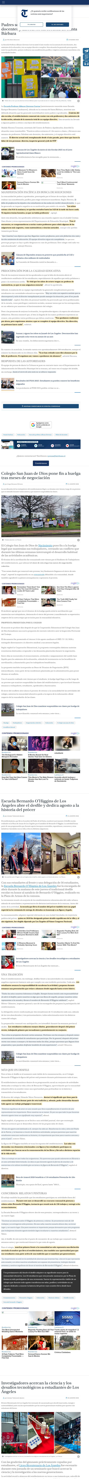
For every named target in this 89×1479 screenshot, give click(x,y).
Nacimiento (45, 545)
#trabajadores (17, 723)
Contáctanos (41, 463)
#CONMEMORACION (9, 1298)
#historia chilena (53, 1298)
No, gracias (31, 24)
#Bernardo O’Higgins (25, 1298)
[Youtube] (73, 446)
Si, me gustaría (57, 24)
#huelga (6, 723)
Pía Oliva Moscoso (13, 39)
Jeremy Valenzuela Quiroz (15, 816)
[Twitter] (41, 446)
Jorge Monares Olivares (15, 484)
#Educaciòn (21, 435)
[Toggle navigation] (3, 2)
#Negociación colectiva (33, 723)
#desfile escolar (69, 1298)
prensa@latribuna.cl (56, 456)
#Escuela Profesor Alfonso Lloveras (40, 435)
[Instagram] (57, 446)
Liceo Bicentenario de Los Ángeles (39, 1460)
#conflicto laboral (9, 727)
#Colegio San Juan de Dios (65, 723)
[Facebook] (25, 446)
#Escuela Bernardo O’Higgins (12, 1302)
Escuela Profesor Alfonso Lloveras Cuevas (22, 106)
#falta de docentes (61, 435)
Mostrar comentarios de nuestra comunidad (42, 406)
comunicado (39, 574)
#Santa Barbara (8, 435)
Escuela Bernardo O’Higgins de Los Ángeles (30, 886)
